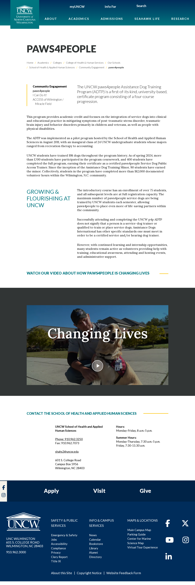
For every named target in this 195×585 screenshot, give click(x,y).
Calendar (95, 539)
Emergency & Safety (64, 535)
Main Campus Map (139, 530)
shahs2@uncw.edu (67, 451)
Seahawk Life (147, 18)
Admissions (112, 18)
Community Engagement (91, 67)
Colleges (57, 62)
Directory (95, 557)
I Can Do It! (40, 95)
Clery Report (59, 557)
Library (93, 548)
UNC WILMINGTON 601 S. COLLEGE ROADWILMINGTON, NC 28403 (24, 542)
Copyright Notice (89, 573)
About (51, 18)
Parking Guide (136, 534)
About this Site (61, 573)
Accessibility (59, 544)
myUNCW (77, 6)
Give (145, 490)
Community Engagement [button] (50, 86)
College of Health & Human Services (85, 62)
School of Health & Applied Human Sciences (52, 67)
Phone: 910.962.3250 (69, 439)
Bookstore (96, 544)
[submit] (150, 6)
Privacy (56, 552)
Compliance (58, 548)
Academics (79, 18)
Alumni (93, 552)
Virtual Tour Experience (142, 547)
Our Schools (113, 62)
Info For (110, 6)
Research (180, 18)
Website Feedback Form (123, 573)
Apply (51, 490)
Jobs (54, 539)
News (93, 535)
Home (30, 62)
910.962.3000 (16, 552)
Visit (99, 490)
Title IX (56, 561)
